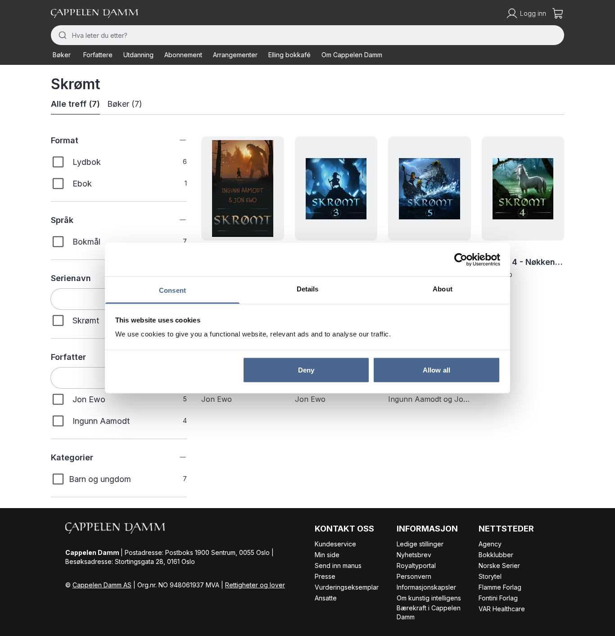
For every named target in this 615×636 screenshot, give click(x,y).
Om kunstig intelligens (429, 598)
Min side (327, 555)
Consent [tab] (172, 290)
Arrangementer (235, 55)
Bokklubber (496, 555)
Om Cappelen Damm (351, 55)
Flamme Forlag (500, 587)
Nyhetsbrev (414, 555)
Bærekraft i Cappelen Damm (429, 612)
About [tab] (442, 289)
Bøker (62, 55)
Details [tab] (308, 289)
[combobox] (307, 35)
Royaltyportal (416, 565)
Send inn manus (338, 565)
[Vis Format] (176, 140)
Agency (490, 544)
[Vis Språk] (176, 220)
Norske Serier (499, 565)
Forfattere (98, 55)
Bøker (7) (124, 104)
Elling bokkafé (289, 55)
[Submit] (61, 35)
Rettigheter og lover (255, 585)
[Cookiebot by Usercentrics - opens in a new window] (460, 259)
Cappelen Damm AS (101, 585)
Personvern (414, 576)
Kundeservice (335, 544)
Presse (325, 576)
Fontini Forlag (498, 598)
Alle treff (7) (75, 104)
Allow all (436, 369)
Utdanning (138, 55)
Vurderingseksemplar (347, 587)
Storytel (490, 576)
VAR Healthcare (502, 609)
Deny (306, 369)
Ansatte (326, 598)
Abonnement (183, 55)
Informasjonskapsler (426, 587)
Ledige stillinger (420, 544)
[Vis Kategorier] (176, 457)
